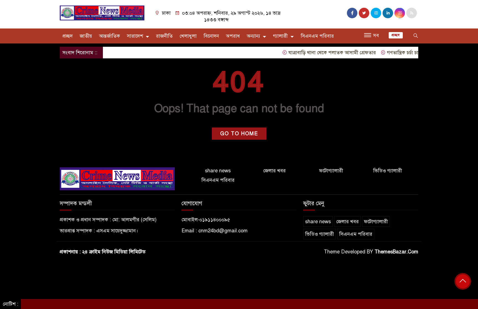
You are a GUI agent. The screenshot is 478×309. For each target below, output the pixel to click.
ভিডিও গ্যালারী (387, 171)
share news (218, 171)
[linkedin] (388, 13)
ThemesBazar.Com (396, 252)
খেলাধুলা (188, 36)
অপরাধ (233, 36)
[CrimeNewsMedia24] (102, 13)
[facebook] (352, 13)
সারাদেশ (135, 36)
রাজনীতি (164, 36)
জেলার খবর (274, 171)
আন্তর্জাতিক (109, 36)
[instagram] (376, 13)
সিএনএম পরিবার (317, 36)
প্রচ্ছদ (68, 36)
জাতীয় (86, 36)
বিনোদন (211, 36)
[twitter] (364, 13)
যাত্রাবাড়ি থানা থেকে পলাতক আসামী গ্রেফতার (326, 53)
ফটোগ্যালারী (331, 171)
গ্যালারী (280, 36)
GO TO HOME (239, 134)
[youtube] (399, 13)
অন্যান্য (253, 36)
